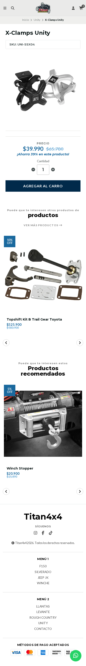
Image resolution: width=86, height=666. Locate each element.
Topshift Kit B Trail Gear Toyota (34, 319)
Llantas (43, 606)
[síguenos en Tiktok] (50, 533)
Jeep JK (43, 577)
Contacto (43, 629)
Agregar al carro (43, 186)
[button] (6, 342)
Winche (43, 583)
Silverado (43, 572)
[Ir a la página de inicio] (43, 8)
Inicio (25, 19)
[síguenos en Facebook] (43, 533)
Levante (43, 612)
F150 (43, 566)
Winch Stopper (20, 468)
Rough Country (43, 617)
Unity (37, 19)
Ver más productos (41, 225)
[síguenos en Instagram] (35, 533)
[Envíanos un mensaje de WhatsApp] (75, 655)
